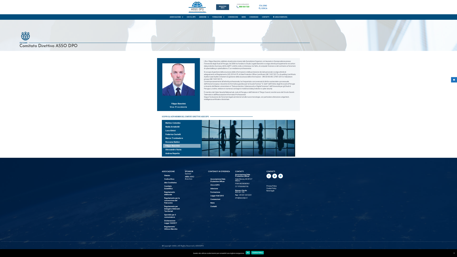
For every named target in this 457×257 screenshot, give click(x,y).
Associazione (175, 17)
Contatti (265, 17)
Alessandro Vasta (173, 149)
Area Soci (188, 179)
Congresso (253, 17)
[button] (222, 7)
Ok (248, 252)
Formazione (217, 17)
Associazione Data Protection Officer (217, 180)
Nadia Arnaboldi (172, 127)
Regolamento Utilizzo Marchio (170, 228)
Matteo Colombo (173, 123)
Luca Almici (170, 130)
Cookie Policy (271, 188)
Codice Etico (169, 179)
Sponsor (188, 174)
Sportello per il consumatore (170, 216)
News (244, 17)
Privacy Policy (271, 186)
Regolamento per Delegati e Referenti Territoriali (172, 208)
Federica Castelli (173, 134)
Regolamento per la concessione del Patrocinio (172, 200)
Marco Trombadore (174, 138)
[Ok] (454, 253)
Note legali (270, 191)
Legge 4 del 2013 (217, 196)
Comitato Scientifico (168, 187)
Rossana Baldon (172, 142)
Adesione (202, 17)
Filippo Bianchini (172, 146)
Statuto (167, 175)
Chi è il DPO (191, 17)
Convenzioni (233, 17)
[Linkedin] (280, 176)
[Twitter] (274, 176)
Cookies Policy (257, 252)
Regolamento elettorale (169, 193)
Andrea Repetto (172, 153)
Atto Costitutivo (170, 183)
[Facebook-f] (268, 176)
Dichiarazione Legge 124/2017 (170, 222)
